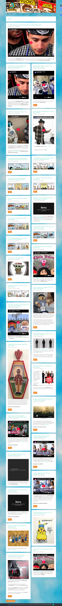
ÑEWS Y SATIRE (9, 14)
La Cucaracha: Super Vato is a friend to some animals (17, 218)
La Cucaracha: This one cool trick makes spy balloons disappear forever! (43, 158)
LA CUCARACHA (17, 14)
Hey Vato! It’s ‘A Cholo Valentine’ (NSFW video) (43, 549)
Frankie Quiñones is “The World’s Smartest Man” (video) (41, 473)
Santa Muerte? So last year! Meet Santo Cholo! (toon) (18, 345)
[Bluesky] (61, 11)
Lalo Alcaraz (40, 217)
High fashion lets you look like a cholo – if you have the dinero (43, 334)
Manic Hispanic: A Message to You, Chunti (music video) (43, 112)
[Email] (61, 13)
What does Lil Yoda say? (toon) (15, 258)
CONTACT (41, 14)
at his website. (13, 549)
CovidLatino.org (42, 219)
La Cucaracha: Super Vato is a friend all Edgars (17, 199)
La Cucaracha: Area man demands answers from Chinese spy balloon (16, 179)
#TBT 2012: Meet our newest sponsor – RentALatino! (43, 366)
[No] (60, 604)
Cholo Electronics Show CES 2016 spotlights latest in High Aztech (16, 556)
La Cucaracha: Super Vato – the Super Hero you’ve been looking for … (17, 238)
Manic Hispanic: (48, 146)
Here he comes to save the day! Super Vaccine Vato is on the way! (42, 198)
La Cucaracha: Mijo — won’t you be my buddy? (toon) (17, 286)
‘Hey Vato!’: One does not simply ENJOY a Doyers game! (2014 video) (18, 305)
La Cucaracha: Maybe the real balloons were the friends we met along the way (18, 159)
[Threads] (61, 6)
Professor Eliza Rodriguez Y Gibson (43, 349)
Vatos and (38, 571)
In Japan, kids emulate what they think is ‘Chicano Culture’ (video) (43, 399)
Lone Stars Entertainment (15, 151)
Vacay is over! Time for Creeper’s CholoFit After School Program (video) (17, 416)
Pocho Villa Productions (37, 216)
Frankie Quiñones (44, 461)
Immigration (31, 14)
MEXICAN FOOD (24, 14)
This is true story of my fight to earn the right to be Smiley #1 (43, 288)
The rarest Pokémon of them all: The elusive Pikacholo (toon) (42, 513)
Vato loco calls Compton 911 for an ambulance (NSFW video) (16, 454)
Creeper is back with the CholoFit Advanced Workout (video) (41, 436)
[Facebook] (61, 9)
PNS (9, 579)
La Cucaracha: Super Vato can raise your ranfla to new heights (43, 227)
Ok (53, 604)
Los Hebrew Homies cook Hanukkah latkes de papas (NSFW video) (25, 25)
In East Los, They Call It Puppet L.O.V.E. (17, 111)
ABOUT (37, 14)
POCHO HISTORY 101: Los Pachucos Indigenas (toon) (17, 526)
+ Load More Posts (10, 601)
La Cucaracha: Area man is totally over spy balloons (42, 178)
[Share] (61, 15)
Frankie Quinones (22, 441)
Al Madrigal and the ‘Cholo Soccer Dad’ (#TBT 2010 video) (17, 490)
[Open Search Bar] (54, 14)
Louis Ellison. (46, 424)
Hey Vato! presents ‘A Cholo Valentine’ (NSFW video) (42, 247)
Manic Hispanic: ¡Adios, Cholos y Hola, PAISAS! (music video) (42, 66)
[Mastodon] (61, 7)
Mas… (35, 105)
